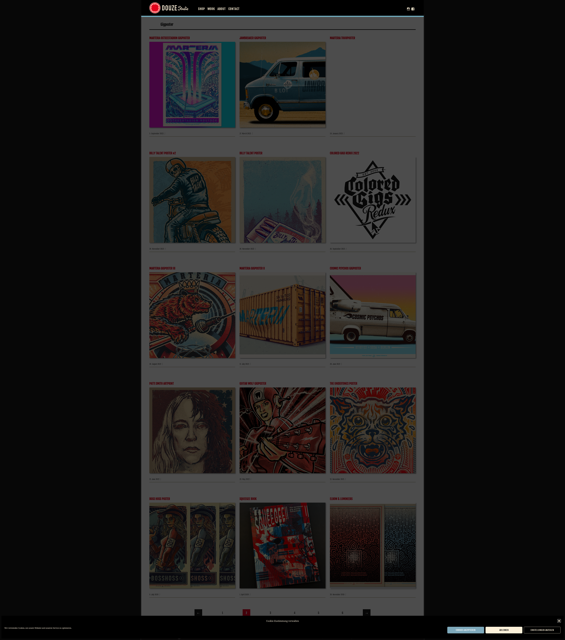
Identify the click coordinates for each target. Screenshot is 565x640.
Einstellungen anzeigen (542, 630)
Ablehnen (504, 630)
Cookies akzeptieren (466, 630)
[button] (559, 620)
